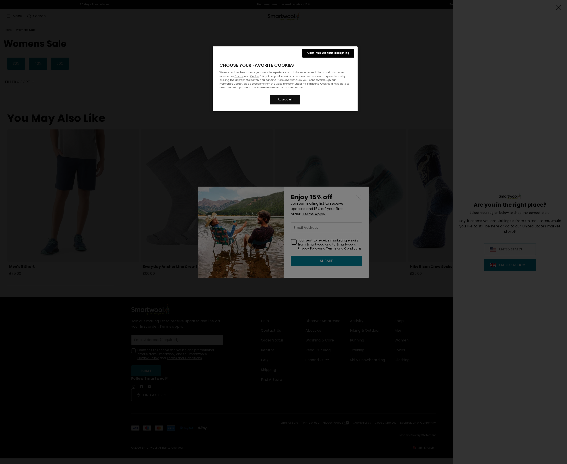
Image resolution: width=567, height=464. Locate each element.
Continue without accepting (328, 53)
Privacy (239, 76)
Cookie (254, 76)
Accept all (285, 99)
